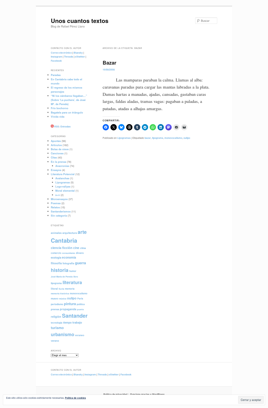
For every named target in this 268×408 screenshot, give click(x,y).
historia (59, 270)
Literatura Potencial (63, 174)
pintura (70, 303)
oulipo (186, 138)
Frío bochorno (59, 108)
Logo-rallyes (62, 186)
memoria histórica (60, 293)
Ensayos (56, 170)
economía (69, 257)
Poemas (56, 203)
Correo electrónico (61, 52)
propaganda (68, 309)
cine (76, 248)
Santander (75, 315)
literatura (72, 282)
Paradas (56, 75)
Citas (54, 157)
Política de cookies (75, 398)
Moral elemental (65, 190)
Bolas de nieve (60, 149)
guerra (80, 262)
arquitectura (69, 233)
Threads (68, 56)
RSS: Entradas (62, 126)
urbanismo (62, 334)
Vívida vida (57, 116)
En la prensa (58, 162)
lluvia (61, 288)
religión (56, 316)
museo (54, 298)
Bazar (109, 62)
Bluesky (78, 52)
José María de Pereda (62, 276)
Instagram (56, 56)
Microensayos (59, 199)
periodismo (57, 304)
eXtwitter (80, 56)
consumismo (68, 253)
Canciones (57, 153)
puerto (80, 309)
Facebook (56, 60)
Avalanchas (62, 178)
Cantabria (64, 240)
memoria (70, 288)
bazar (148, 138)
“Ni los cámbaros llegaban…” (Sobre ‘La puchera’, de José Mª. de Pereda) (69, 100)
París (80, 298)
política (81, 304)
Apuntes (56, 141)
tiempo (67, 322)
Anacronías (62, 166)
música (62, 298)
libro (75, 276)
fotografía (68, 263)
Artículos (56, 145)
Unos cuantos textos (79, 20)
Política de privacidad (115, 394)
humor (72, 271)
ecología (56, 257)
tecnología (56, 322)
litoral (54, 288)
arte (82, 231)
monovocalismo (173, 138)
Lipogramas (124, 138)
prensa (55, 309)
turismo (57, 327)
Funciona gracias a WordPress (147, 394)
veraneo (79, 335)
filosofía (56, 263)
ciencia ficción (61, 247)
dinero (80, 253)
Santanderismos (61, 211)
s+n (57, 195)
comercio (56, 253)
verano (55, 340)
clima (83, 248)
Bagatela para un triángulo (67, 112)
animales (56, 233)
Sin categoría (59, 215)
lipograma (157, 138)
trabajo (77, 322)
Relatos (55, 207)
